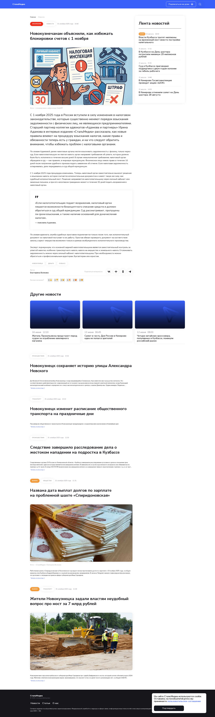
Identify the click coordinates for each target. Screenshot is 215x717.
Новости (41, 17)
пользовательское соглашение (184, 701)
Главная (33, 17)
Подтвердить (169, 708)
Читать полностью (37, 388)
